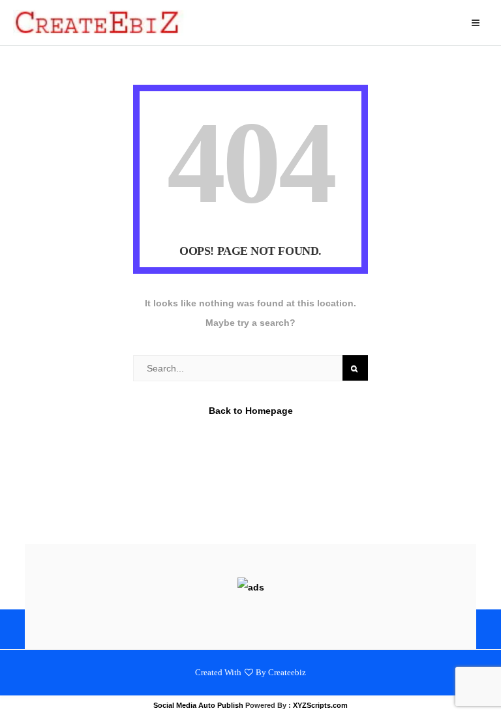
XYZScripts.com (320, 705)
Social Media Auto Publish (198, 705)
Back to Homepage (251, 410)
